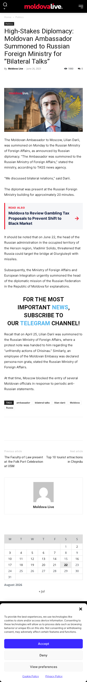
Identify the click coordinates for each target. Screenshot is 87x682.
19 (32, 565)
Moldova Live (15, 68)
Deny (43, 655)
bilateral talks (42, 402)
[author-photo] (43, 492)
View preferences (43, 667)
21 (54, 565)
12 (32, 559)
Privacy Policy (54, 676)
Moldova (75, 402)
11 (21, 559)
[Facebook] (8, 78)
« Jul (42, 591)
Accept (43, 644)
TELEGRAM (35, 323)
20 (43, 565)
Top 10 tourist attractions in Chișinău (64, 459)
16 (77, 559)
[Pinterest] (28, 78)
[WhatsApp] (37, 78)
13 (43, 559)
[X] (18, 78)
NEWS (60, 307)
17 (10, 565)
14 (54, 559)
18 (21, 565)
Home (7, 17)
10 (10, 559)
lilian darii (59, 402)
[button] (81, 608)
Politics (19, 17)
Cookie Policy (30, 676)
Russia (9, 407)
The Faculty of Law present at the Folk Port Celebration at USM (23, 461)
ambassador (23, 402)
